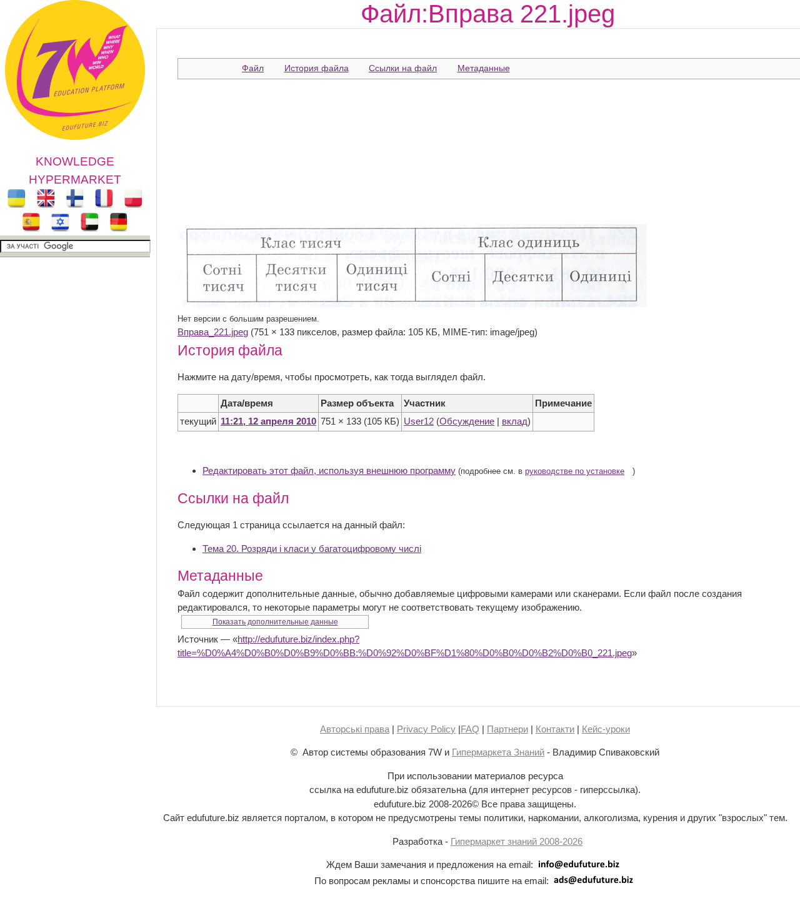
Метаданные (484, 68)
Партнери (507, 729)
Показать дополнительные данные (275, 622)
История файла (316, 68)
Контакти (555, 729)
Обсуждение (466, 421)
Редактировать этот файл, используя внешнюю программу (329, 470)
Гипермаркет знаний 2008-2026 (516, 841)
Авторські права (354, 729)
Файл (253, 68)
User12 (419, 421)
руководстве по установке (574, 471)
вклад (515, 421)
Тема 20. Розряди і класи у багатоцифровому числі (311, 548)
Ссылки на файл (403, 68)
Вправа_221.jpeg (213, 332)
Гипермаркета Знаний (498, 752)
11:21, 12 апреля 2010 (268, 421)
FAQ (470, 729)
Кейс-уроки (606, 729)
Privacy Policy (426, 729)
